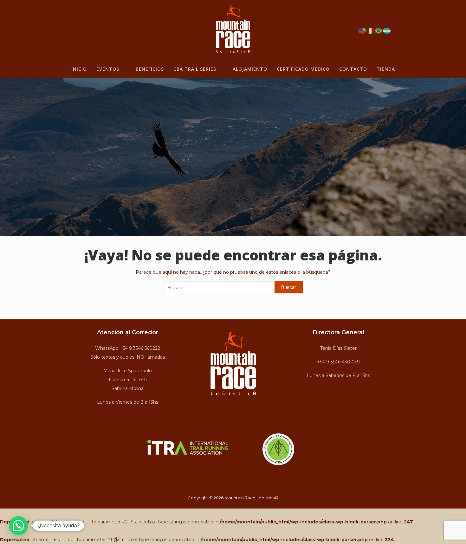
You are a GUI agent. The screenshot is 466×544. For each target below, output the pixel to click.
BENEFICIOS (150, 69)
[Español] (387, 30)
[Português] (379, 30)
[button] (18, 525)
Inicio (79, 69)
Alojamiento (250, 69)
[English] (362, 30)
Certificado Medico (303, 69)
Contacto (353, 69)
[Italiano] (370, 30)
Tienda (386, 69)
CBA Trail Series (194, 69)
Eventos (107, 69)
